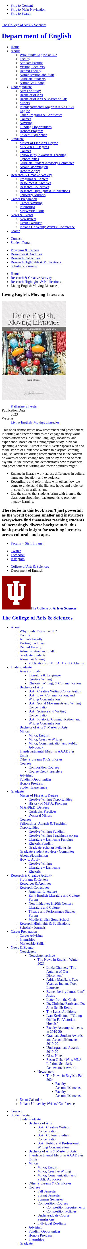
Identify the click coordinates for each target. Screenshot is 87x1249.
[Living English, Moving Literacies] (34, 399)
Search (15, 231)
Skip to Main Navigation (28, 9)
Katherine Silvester (24, 406)
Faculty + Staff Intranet (27, 543)
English (36, 36)
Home (15, 47)
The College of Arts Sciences (24, 25)
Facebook (18, 555)
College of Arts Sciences (30, 566)
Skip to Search (21, 13)
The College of (54, 608)
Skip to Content (22, 5)
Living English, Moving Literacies (35, 422)
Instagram (18, 559)
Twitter (16, 551)
